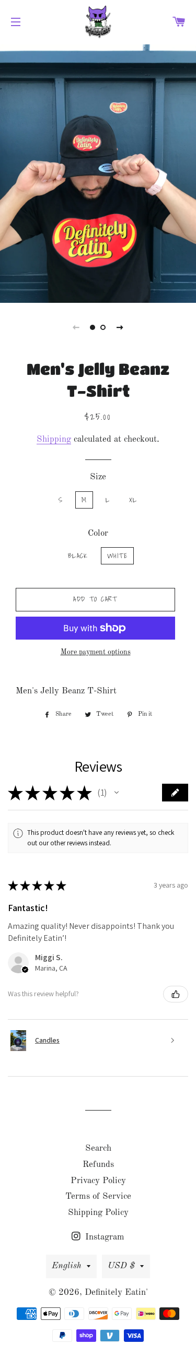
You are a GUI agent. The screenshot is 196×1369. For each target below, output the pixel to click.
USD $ (121, 1265)
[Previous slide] (76, 327)
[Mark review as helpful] (175, 994)
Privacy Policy (98, 1180)
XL (133, 499)
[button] (116, 792)
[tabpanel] (98, 172)
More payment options (96, 652)
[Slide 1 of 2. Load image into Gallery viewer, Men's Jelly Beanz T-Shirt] (93, 327)
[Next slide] (120, 327)
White (117, 555)
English (67, 1265)
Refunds (98, 1164)
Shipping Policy (98, 1212)
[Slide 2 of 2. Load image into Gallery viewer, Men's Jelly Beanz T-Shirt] (103, 327)
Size (98, 477)
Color (98, 533)
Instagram (103, 1237)
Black (78, 555)
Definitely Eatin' (116, 1292)
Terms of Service (98, 1196)
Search (98, 1148)
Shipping (54, 439)
